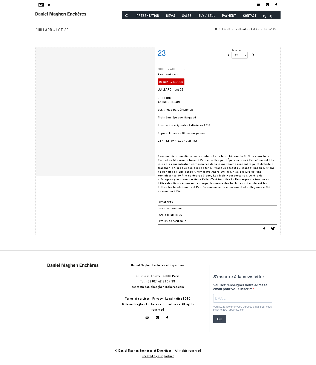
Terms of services (137, 298)
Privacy (157, 298)
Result (226, 29)
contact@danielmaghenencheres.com (158, 286)
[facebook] (276, 4)
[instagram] (267, 4)
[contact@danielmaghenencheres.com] (258, 4)
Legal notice (173, 298)
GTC (187, 298)
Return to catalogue (172, 221)
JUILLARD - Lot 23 (247, 29)
